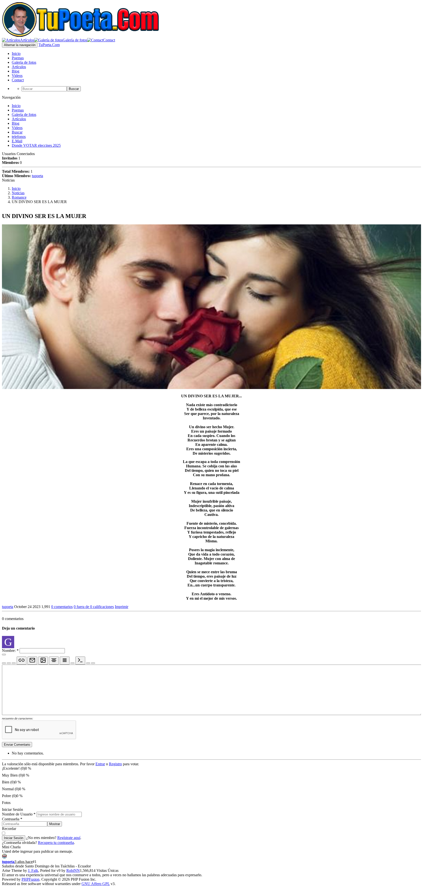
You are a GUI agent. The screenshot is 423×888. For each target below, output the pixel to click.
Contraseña (12, 819)
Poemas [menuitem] (18, 58)
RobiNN (73, 870)
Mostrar (54, 824)
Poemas (18, 110)
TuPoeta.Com (49, 45)
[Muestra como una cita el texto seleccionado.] (88, 663)
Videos (17, 128)
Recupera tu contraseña (56, 842)
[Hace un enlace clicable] (21, 661)
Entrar (100, 764)
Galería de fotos (24, 114)
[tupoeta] (4, 857)
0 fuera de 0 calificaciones (94, 607)
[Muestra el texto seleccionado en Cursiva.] (9, 663)
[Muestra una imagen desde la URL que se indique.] (43, 661)
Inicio (16, 106)
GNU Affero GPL (96, 884)
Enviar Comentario (17, 744)
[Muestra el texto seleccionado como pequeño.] (72, 663)
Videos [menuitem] (17, 75)
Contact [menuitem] (18, 80)
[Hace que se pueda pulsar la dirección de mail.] (32, 661)
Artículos (19, 119)
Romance (19, 197)
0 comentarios (62, 607)
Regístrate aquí (68, 838)
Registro (115, 764)
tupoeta (37, 176)
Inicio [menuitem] (16, 53)
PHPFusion (30, 879)
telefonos (19, 136)
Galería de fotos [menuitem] (24, 62)
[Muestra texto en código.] (80, 661)
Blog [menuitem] (15, 71)
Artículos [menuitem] (19, 67)
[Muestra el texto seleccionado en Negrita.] (4, 663)
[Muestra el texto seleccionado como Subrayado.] (14, 663)
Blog (15, 123)
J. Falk (33, 870)
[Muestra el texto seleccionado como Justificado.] (65, 661)
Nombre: (10, 650)
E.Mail (17, 141)
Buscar (74, 89)
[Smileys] (4, 654)
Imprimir (121, 607)
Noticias (18, 193)
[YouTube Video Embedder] (93, 663)
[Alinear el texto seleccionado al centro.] (54, 661)
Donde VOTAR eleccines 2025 (36, 145)
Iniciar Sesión (13, 838)
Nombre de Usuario (18, 814)
